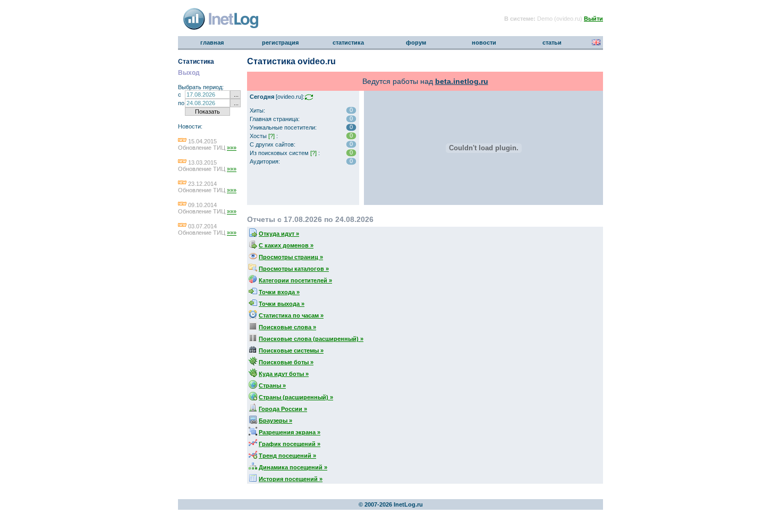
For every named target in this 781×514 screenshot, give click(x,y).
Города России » (283, 409)
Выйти (593, 18)
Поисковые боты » (286, 362)
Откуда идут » (279, 233)
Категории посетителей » (295, 280)
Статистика (196, 61)
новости (484, 42)
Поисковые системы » (291, 350)
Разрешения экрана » (289, 432)
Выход (189, 72)
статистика (348, 42)
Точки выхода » (281, 304)
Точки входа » (279, 292)
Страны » (272, 385)
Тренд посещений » (287, 455)
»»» (231, 147)
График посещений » (289, 444)
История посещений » (290, 479)
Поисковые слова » (287, 327)
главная (212, 42)
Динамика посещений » (293, 467)
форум (416, 42)
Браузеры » (275, 420)
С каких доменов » (286, 245)
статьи (552, 42)
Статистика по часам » (291, 315)
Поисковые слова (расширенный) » (311, 339)
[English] (596, 43)
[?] (271, 136)
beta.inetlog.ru (461, 81)
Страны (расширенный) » (296, 397)
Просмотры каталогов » (294, 268)
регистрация (280, 42)
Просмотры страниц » (291, 257)
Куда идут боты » (284, 374)
